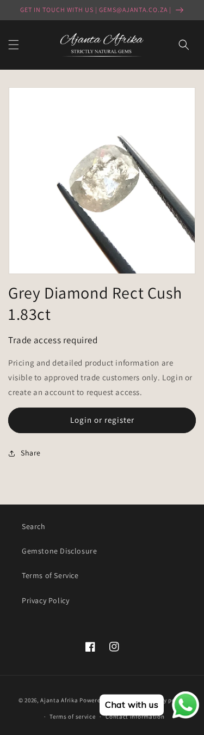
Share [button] (31, 453)
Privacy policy (165, 700)
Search (34, 526)
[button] (14, 45)
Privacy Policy (45, 600)
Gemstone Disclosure (59, 551)
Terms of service (72, 716)
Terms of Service (50, 575)
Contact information (135, 716)
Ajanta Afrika (59, 700)
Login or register (102, 420)
